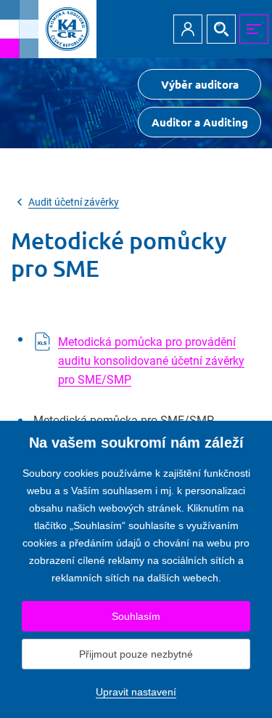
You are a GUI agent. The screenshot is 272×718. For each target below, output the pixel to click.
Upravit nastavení (136, 692)
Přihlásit (187, 29)
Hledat (221, 29)
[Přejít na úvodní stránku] (48, 29)
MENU (253, 29)
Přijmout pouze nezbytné (136, 654)
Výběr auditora (200, 84)
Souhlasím (136, 616)
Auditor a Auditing (200, 122)
